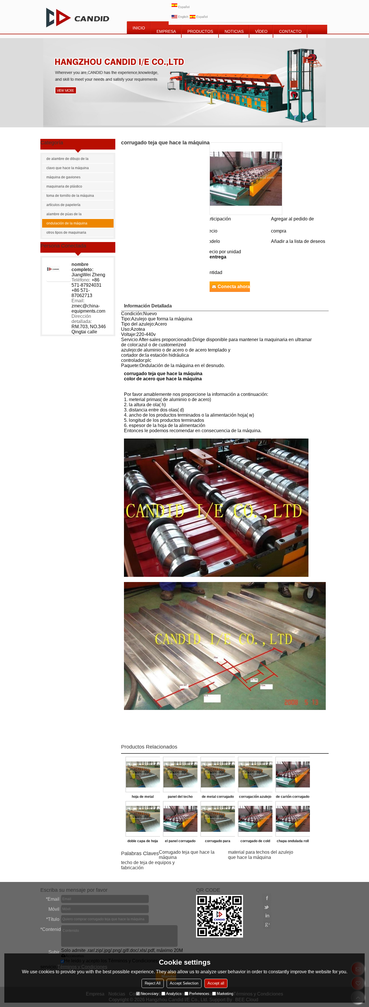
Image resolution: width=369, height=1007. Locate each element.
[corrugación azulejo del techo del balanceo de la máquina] (255, 774)
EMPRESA (166, 31)
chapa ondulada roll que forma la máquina (293, 842)
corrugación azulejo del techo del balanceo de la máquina (255, 798)
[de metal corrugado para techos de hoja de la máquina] (217, 774)
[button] (298, 241)
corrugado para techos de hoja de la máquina (218, 842)
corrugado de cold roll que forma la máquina (255, 842)
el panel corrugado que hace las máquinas (180, 842)
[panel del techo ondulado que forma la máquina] (180, 774)
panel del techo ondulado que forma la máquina (180, 798)
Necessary (150, 993)
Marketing (225, 993)
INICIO (139, 28)
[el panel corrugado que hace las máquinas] (180, 819)
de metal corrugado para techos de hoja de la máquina (218, 798)
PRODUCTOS (200, 31)
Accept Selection (184, 983)
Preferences (199, 993)
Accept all (216, 983)
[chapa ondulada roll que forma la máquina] (292, 819)
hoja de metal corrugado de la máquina (143, 798)
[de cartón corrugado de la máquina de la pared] (292, 774)
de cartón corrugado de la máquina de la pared (292, 798)
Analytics (174, 993)
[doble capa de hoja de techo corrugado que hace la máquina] (142, 819)
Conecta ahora (234, 286)
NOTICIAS (234, 31)
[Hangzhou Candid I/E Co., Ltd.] (77, 17)
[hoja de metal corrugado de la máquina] (142, 774)
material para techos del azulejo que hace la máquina (260, 855)
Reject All (153, 983)
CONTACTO (290, 31)
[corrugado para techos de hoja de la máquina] (217, 819)
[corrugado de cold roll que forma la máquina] (255, 819)
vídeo (261, 31)
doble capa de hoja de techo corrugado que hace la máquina (143, 842)
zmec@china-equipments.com (88, 308)
